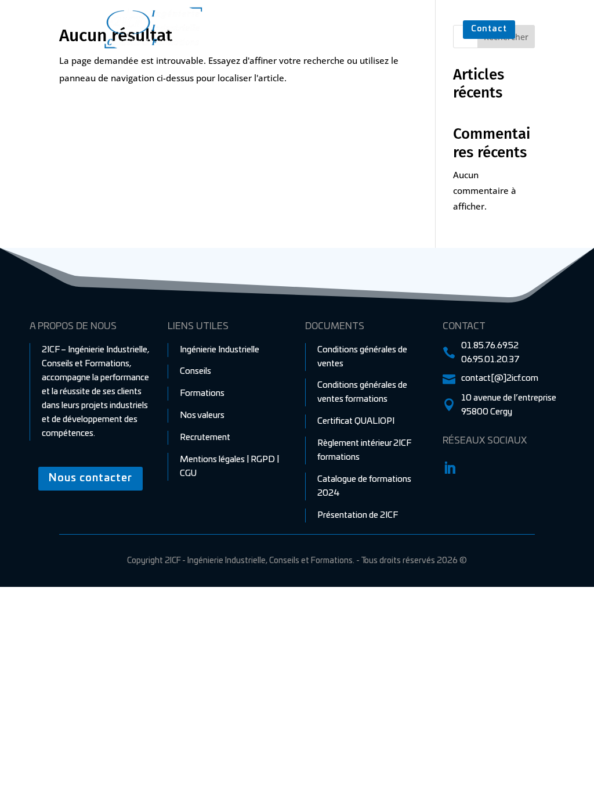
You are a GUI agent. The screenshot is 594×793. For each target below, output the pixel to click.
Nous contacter (90, 478)
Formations (421, 27)
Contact (489, 29)
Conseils (366, 27)
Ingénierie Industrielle (290, 27)
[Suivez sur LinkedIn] (449, 468)
